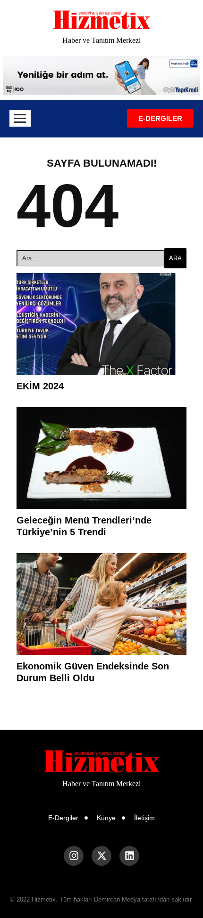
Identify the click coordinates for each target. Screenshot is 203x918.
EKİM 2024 (40, 386)
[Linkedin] (129, 856)
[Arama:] (90, 258)
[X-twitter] (101, 856)
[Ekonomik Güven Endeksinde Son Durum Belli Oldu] (101, 604)
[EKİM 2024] (101, 324)
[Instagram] (74, 856)
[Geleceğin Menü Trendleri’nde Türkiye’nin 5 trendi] (101, 458)
